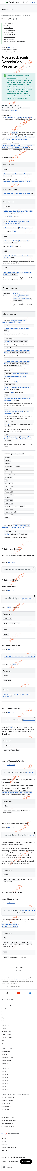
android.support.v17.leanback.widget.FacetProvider (16, 526)
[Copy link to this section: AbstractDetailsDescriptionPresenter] (3, 558)
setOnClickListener (12, 437)
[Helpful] (13, 19)
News (3, 1015)
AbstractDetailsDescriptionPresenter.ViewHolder (16, 222)
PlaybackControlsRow (10, 926)
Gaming (4, 1028)
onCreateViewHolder (11, 228)
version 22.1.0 (11, 47)
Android (4, 1003)
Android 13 (5, 1083)
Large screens (6, 1051)
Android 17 (5, 1071)
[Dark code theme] (34, 567)
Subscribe (26, 1162)
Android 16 (5, 1074)
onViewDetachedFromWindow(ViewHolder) (17, 792)
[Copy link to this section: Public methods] (20, 580)
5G (2, 1044)
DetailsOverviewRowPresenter (24, 137)
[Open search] (23, 2)
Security (4, 1009)
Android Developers (7, 15)
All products (5, 1150)
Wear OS (4, 1054)
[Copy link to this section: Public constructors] (25, 549)
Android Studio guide (8, 1097)
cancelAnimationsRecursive (15, 329)
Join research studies (8, 1126)
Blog (3, 1018)
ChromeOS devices (7, 1057)
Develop (17, 15)
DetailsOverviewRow (9, 924)
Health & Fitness (6, 1035)
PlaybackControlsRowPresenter (15, 139)
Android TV (5, 1063)
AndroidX (20, 82)
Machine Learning (7, 1032)
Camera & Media (7, 1038)
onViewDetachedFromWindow (13, 273)
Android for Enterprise (8, 1006)
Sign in (32, 2)
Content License (20, 980)
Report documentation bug (10, 1120)
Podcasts (4, 1021)
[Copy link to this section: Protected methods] (25, 893)
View (10, 216)
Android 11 (5, 1089)
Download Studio (7, 1106)
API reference (8, 9)
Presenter (13, 110)
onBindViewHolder (10, 211)
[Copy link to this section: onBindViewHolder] (20, 587)
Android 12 (5, 1086)
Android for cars (6, 1060)
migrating (23, 89)
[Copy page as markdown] (26, 66)
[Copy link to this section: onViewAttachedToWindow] (27, 761)
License (10, 1157)
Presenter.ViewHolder (25, 211)
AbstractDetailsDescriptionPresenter (17, 181)
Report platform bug (8, 1117)
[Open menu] (3, 2)
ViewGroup (22, 228)
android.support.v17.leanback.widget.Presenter (18, 117)
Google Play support (8, 1123)
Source (4, 1012)
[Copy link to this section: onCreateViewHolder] (22, 645)
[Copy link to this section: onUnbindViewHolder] (22, 709)
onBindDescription (17, 294)
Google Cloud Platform (9, 1147)
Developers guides (7, 1100)
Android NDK (5, 1109)
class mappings (21, 98)
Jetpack (9, 85)
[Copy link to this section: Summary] (14, 158)
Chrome (4, 1141)
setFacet (8, 424)
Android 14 (5, 1080)
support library (11, 78)
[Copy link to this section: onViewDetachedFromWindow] (30, 824)
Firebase (4, 1144)
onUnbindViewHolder (11, 241)
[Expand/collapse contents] (12, 23)
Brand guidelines (19, 1157)
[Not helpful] (16, 19)
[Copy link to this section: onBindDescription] (20, 899)
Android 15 (5, 1077)
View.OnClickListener (24, 439)
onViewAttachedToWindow (12, 256)
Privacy (4, 1041)
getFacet (8, 341)
